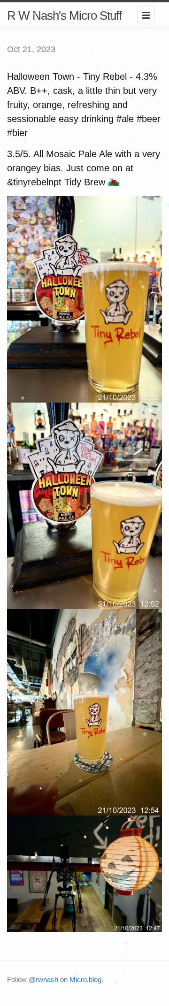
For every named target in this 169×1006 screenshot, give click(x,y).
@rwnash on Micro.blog (65, 979)
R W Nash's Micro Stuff (64, 15)
